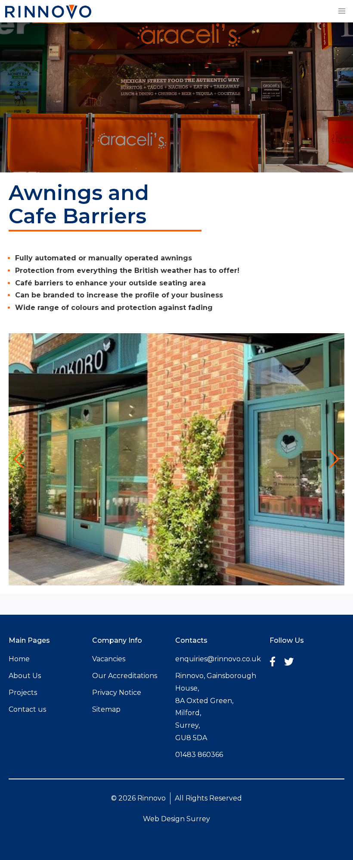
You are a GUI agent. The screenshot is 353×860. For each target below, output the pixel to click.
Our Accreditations (124, 676)
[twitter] (289, 661)
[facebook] (272, 661)
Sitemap (106, 709)
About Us (25, 676)
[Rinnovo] (48, 16)
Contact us (27, 709)
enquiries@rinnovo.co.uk (218, 659)
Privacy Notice (116, 692)
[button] (342, 11)
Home (19, 659)
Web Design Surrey (176, 819)
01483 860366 (199, 755)
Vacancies (108, 659)
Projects (23, 692)
